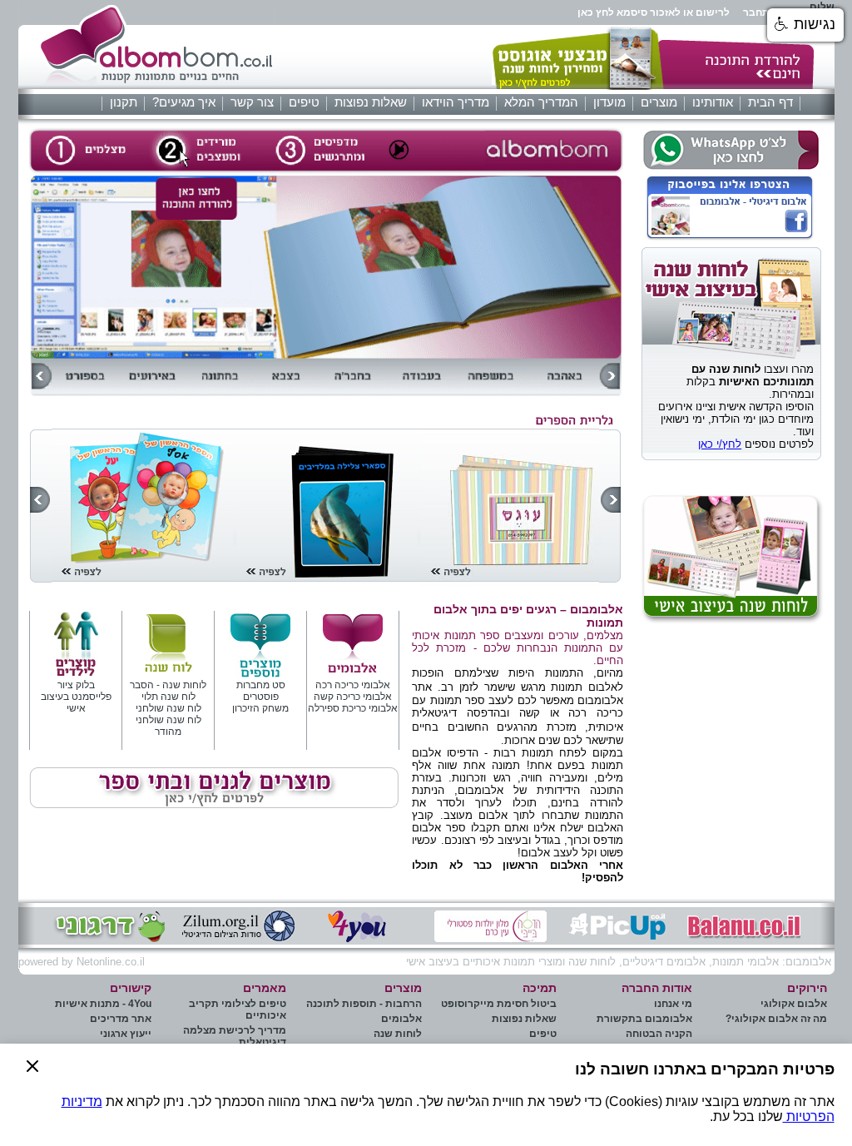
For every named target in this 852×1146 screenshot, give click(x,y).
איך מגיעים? (183, 102)
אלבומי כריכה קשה (353, 696)
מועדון (609, 102)
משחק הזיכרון (260, 708)
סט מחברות (260, 685)
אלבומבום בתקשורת (644, 1018)
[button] (32, 1095)
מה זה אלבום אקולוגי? (776, 1018)
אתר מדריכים (120, 1018)
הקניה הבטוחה (659, 1033)
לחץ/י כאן (719, 444)
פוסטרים (261, 696)
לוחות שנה (398, 1033)
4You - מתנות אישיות (103, 1004)
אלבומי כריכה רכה (352, 685)
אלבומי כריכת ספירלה (353, 708)
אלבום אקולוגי (793, 1004)
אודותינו (712, 102)
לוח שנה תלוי (168, 696)
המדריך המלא (541, 102)
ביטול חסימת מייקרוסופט (499, 1004)
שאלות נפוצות (370, 102)
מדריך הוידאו (455, 102)
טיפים (304, 102)
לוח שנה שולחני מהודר (168, 725)
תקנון (123, 102)
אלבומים (401, 1018)
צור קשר (252, 102)
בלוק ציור (76, 685)
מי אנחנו (673, 1004)
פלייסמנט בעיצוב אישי (76, 702)
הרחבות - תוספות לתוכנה (364, 1004)
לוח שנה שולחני (168, 708)
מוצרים (659, 102)
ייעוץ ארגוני (125, 1033)
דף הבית (770, 102)
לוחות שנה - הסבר (168, 685)
